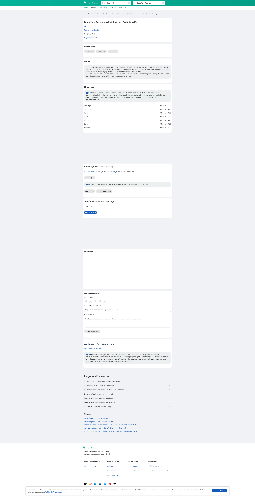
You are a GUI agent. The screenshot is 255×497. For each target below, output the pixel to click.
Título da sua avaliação (92, 305)
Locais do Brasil (92, 3)
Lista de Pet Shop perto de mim (96, 418)
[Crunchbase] (95, 484)
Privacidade (111, 471)
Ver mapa (89, 177)
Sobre (86, 7)
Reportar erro (90, 212)
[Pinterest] (110, 484)
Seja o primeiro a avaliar (93, 349)
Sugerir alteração (90, 38)
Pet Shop (87, 26)
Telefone (113, 7)
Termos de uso (112, 475)
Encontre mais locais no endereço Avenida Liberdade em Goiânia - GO (110, 431)
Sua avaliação (89, 314)
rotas (89, 191)
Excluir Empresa (90, 466)
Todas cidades (133, 466)
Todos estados (133, 471)
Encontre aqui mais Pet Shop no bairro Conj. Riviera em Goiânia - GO (110, 425)
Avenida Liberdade (90, 172)
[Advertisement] (127, 148)
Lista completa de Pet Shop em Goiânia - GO (100, 422)
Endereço (103, 7)
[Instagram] (90, 484)
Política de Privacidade (53, 492)
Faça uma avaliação (91, 30)
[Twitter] (85, 484)
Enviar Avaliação (92, 331)
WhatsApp (89, 51)
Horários (94, 7)
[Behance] (105, 484)
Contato (110, 466)
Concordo (219, 490)
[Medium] (114, 484)
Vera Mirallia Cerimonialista (158, 471)
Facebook (101, 51)
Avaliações (122, 7)
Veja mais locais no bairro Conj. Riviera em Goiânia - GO (105, 428)
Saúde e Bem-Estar (155, 466)
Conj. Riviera (111, 172)
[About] (100, 484)
